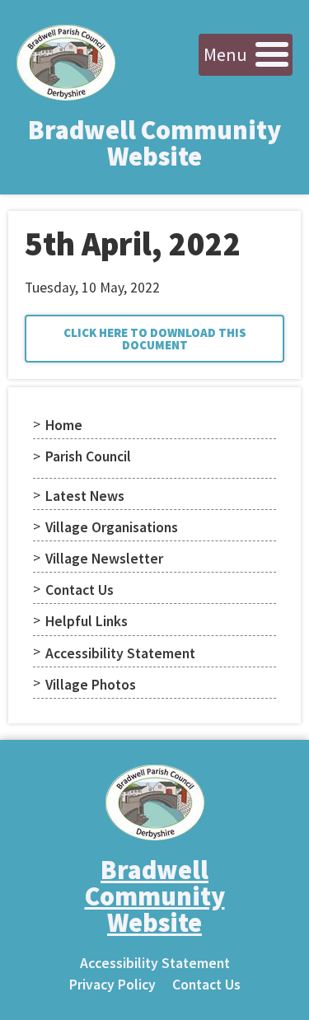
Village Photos (90, 685)
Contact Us (79, 590)
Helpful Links (86, 621)
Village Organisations (111, 527)
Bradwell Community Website (154, 143)
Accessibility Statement (120, 653)
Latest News (84, 496)
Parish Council (88, 456)
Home (63, 425)
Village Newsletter (104, 559)
